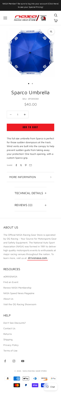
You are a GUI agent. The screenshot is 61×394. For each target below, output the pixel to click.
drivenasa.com (37, 257)
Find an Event (10, 282)
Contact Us (9, 328)
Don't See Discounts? (14, 322)
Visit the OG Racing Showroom (19, 304)
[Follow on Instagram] (14, 361)
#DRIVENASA (10, 276)
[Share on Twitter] (21, 165)
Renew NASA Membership (17, 287)
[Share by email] (30, 165)
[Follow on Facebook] (5, 361)
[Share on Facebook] (16, 165)
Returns (7, 333)
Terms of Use (10, 350)
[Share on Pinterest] (25, 165)
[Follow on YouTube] (22, 361)
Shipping (8, 339)
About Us (8, 298)
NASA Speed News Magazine (18, 293)
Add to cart (30, 127)
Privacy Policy (11, 345)
